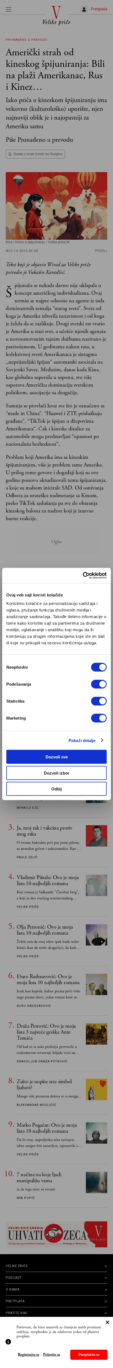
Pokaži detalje (82, 740)
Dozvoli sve (57, 757)
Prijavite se (51, 1354)
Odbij (56, 789)
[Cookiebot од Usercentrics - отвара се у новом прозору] (83, 575)
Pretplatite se (88, 1354)
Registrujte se (28, 1354)
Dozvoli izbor (56, 772)
